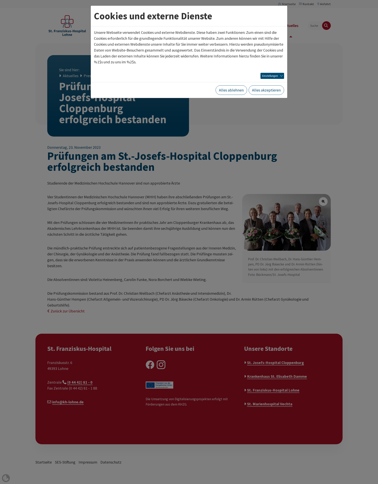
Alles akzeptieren (266, 90)
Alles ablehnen (231, 90)
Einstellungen (270, 76)
